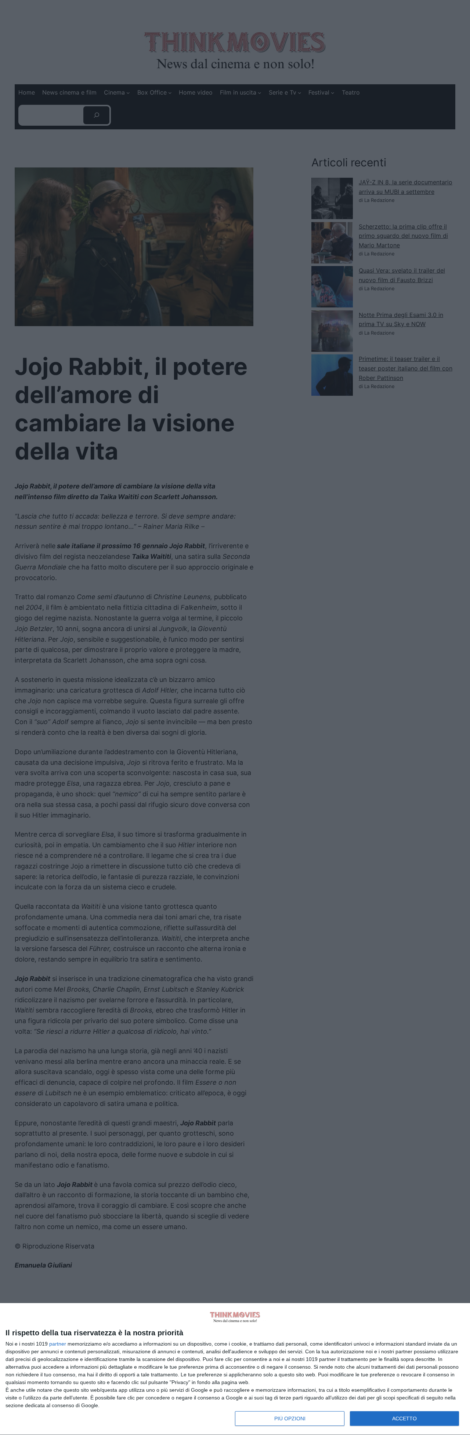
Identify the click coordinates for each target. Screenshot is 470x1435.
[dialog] (235, 1369)
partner (57, 1343)
